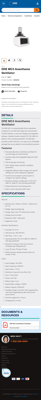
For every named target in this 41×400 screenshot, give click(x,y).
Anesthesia (28, 16)
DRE (2, 66)
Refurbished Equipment (8, 354)
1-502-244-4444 (18, 341)
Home (3, 16)
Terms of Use (5, 360)
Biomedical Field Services (8, 349)
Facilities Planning (6, 351)
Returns (3, 365)
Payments (4, 358)
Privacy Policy (5, 362)
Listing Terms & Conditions (8, 98)
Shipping (4, 367)
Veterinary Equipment (15, 16)
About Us (4, 347)
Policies (3, 356)
